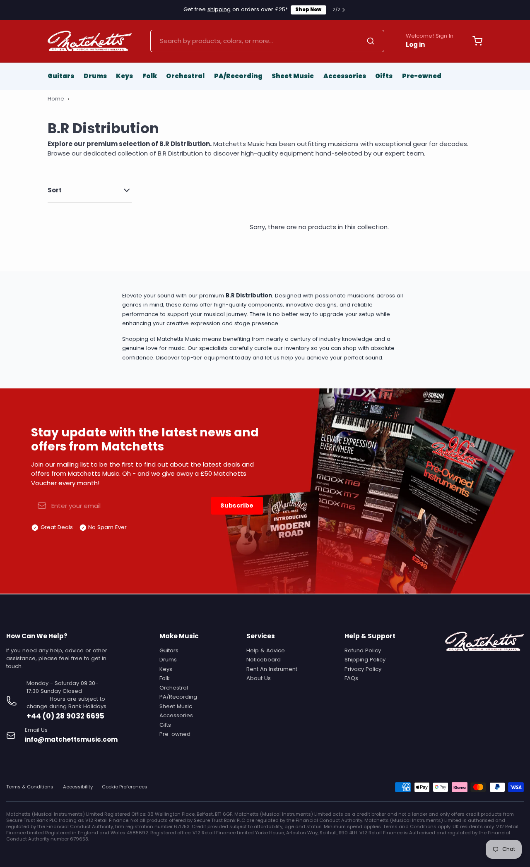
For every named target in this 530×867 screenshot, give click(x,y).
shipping (219, 9)
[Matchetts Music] (90, 41)
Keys (124, 76)
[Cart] (474, 41)
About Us (258, 678)
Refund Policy (362, 650)
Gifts (384, 76)
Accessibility (78, 787)
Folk (149, 76)
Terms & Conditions (29, 787)
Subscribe (236, 505)
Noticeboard (263, 659)
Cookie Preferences (124, 787)
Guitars (61, 76)
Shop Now (308, 9)
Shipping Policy (364, 659)
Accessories (344, 76)
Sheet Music (293, 76)
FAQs (351, 678)
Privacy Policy (362, 669)
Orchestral (185, 76)
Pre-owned (421, 76)
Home (56, 99)
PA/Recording (238, 76)
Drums (95, 76)
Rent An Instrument (271, 669)
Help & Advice (265, 650)
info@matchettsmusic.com (71, 739)
